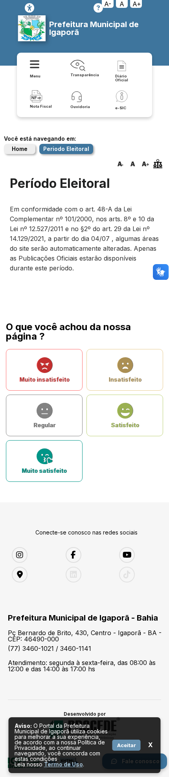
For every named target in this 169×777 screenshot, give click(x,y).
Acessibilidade (29, 8)
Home (20, 148)
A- (107, 4)
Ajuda (98, 8)
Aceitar (126, 745)
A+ (136, 4)
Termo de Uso (63, 764)
